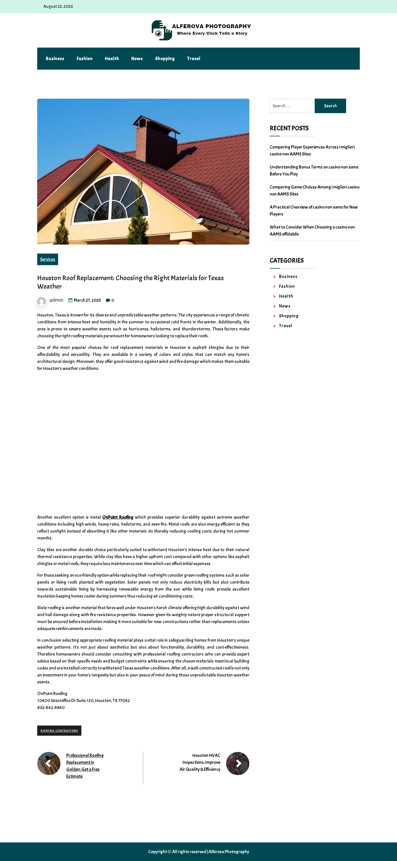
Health (112, 59)
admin (56, 300)
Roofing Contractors (59, 730)
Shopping (165, 59)
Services (47, 259)
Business (55, 59)
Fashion (85, 59)
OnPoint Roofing (117, 517)
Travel (194, 59)
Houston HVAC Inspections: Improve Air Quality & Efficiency (200, 762)
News (137, 59)
